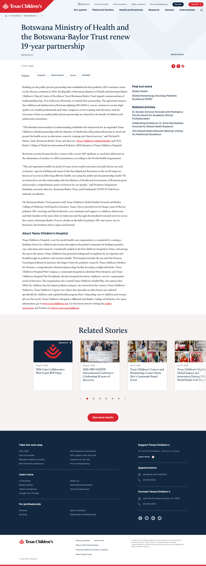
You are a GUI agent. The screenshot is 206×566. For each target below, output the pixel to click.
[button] (182, 66)
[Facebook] (140, 518)
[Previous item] (82, 399)
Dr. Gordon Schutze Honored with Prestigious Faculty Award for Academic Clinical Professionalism (157, 115)
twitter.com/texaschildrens (64, 307)
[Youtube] (160, 518)
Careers (169, 10)
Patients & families (103, 10)
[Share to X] (178, 66)
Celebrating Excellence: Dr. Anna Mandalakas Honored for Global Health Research (157, 125)
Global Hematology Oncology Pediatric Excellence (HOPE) (154, 97)
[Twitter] (153, 518)
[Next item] (124, 399)
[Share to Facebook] (173, 66)
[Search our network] (201, 10)
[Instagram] (147, 518)
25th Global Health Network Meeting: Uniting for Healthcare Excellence (157, 133)
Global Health (140, 91)
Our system (80, 10)
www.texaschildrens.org (55, 303)
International (187, 10)
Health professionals (131, 10)
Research (154, 10)
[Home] (6, 15)
